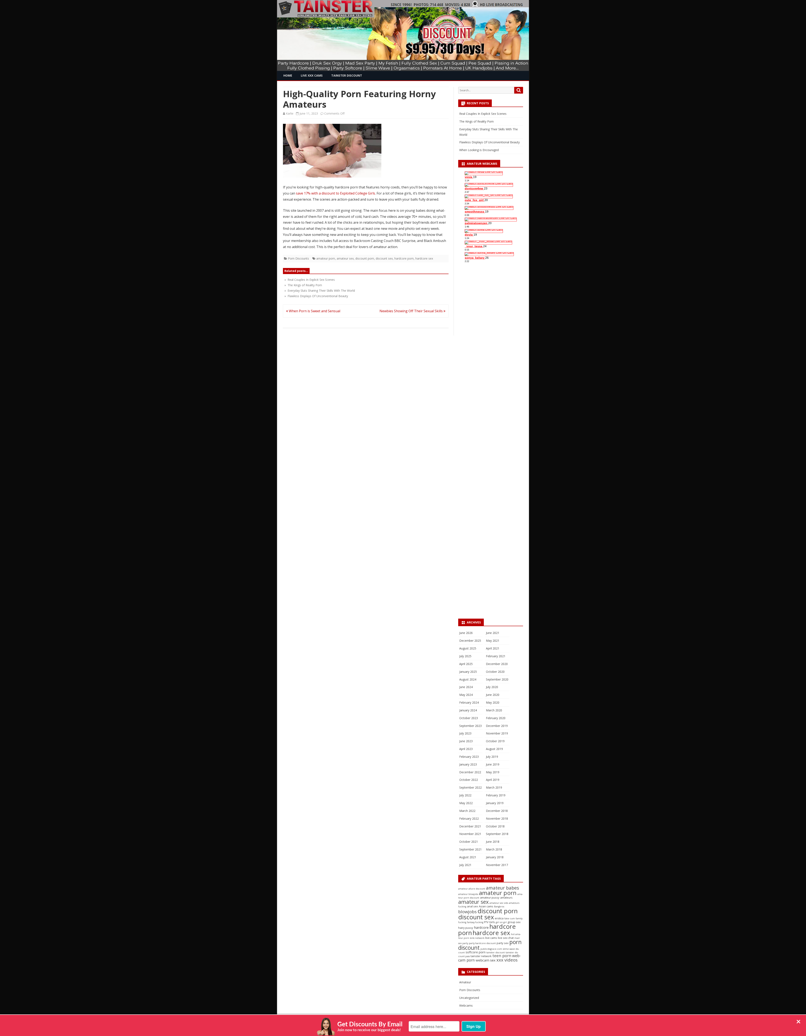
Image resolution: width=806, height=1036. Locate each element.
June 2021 (492, 633)
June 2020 (492, 695)
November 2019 (497, 733)
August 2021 (467, 857)
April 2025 (466, 664)
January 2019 (495, 803)
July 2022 (465, 795)
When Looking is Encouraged (479, 150)
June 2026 (466, 633)
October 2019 (495, 741)
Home (287, 75)
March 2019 (494, 787)
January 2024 (468, 710)
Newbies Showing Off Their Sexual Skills (411, 311)
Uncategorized (469, 998)
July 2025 (465, 656)
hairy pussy (465, 928)
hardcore (481, 927)
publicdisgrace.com (491, 948)
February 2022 (469, 818)
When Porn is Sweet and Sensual (314, 311)
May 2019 (492, 772)
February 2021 (495, 656)
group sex (514, 922)
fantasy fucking (475, 922)
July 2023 (465, 733)
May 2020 (492, 702)
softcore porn (475, 952)
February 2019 (495, 795)
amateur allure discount (471, 888)
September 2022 (470, 787)
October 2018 (495, 826)
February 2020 (495, 718)
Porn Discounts (298, 258)
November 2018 (497, 818)
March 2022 (467, 811)
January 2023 (468, 764)
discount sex (384, 258)
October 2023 (468, 718)
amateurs (506, 897)
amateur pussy (489, 897)
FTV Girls (489, 922)
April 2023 (466, 749)
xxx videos (507, 960)
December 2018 (497, 811)
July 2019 (492, 757)
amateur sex (345, 258)
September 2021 (470, 849)
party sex (503, 943)
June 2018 (492, 842)
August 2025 (467, 648)
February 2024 (469, 702)
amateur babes (502, 887)
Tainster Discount (346, 75)
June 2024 (466, 687)
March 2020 (494, 710)
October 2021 (468, 842)
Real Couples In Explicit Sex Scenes (482, 114)
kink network (477, 938)
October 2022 (468, 780)
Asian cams (486, 906)
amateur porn (325, 258)
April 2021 (492, 648)
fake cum (509, 918)
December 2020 (497, 664)
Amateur (465, 982)
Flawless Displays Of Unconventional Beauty (489, 142)
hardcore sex (424, 258)
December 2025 (470, 641)
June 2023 (466, 741)
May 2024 (466, 695)
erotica (499, 918)
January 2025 (468, 672)
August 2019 (494, 749)
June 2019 (492, 764)
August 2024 (467, 679)
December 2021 (470, 826)
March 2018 (494, 849)
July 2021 (465, 865)
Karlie (289, 113)
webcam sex (486, 960)
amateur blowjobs (468, 894)
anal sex (472, 906)
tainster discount (495, 952)
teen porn (501, 955)
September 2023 (470, 726)
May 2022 (466, 803)
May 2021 (492, 641)
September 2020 (497, 679)
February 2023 (469, 757)
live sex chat (506, 938)
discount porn (364, 258)
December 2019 (497, 726)
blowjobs (467, 912)
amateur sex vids (498, 902)
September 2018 (497, 834)
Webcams (466, 1005)
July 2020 (492, 687)
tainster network (481, 956)
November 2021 (470, 834)
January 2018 (495, 857)
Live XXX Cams (312, 75)
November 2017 (497, 865)
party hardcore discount (482, 943)
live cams (491, 938)
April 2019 (492, 780)
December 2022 (470, 772)
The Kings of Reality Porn (476, 121)
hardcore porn (404, 258)
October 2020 (495, 672)
